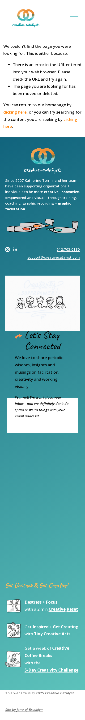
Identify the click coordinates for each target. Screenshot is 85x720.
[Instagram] (7, 249)
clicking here (15, 112)
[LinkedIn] (15, 249)
